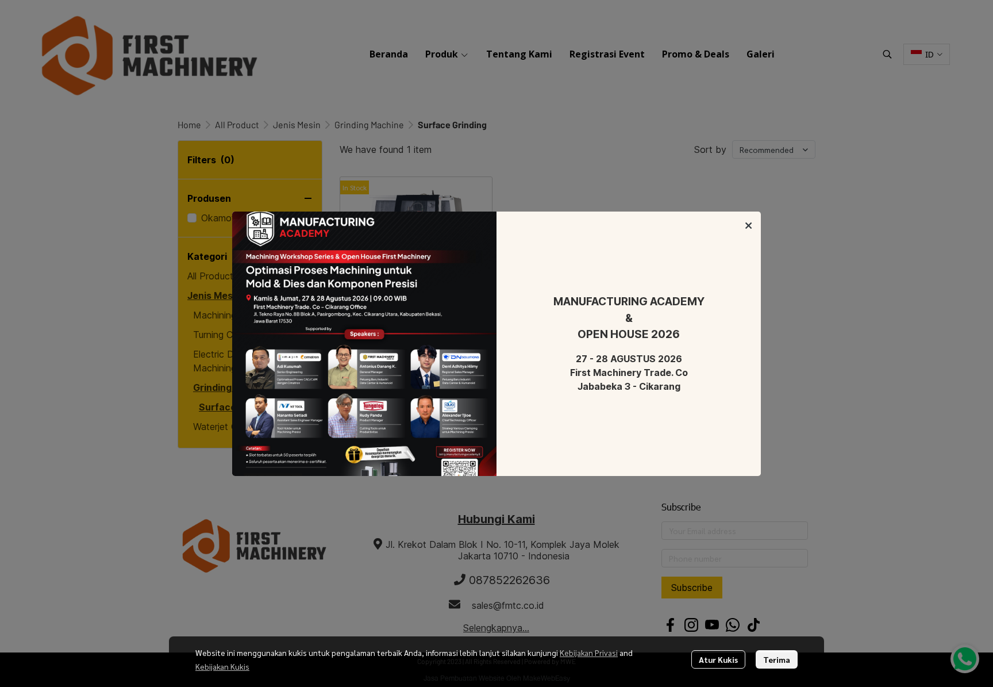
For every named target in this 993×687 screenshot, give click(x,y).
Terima (776, 659)
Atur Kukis (718, 659)
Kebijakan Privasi (589, 652)
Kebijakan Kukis (222, 666)
